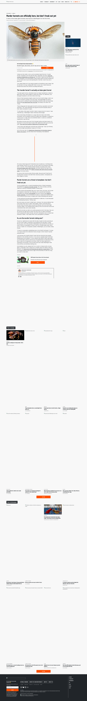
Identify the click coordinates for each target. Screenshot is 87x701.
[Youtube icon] (27, 687)
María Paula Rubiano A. (48, 493)
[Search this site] (71, 1)
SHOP (70, 687)
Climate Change (28, 663)
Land (66, 63)
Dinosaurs (8, 489)
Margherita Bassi (68, 52)
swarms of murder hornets (31, 186)
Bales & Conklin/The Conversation (50, 667)
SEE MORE (43, 496)
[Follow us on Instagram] (77, 1)
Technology (46, 1)
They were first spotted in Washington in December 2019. (33, 124)
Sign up (47, 67)
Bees (26, 406)
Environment (52, 1)
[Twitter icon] (23, 687)
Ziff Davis (24, 693)
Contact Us (51, 681)
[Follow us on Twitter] (75, 1)
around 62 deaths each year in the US (26, 168)
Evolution (46, 489)
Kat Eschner (65, 410)
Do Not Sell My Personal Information (26, 695)
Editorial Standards (24, 681)
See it (38, 262)
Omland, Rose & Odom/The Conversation (51, 519)
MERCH (62, 1)
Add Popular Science (30, 20)
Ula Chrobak (27, 493)
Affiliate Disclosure (36, 684)
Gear (59, 1)
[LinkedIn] (20, 276)
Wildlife (45, 515)
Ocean (64, 406)
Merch (70, 686)
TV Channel (21, 684)
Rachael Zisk (65, 585)
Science (41, 1)
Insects (7, 341)
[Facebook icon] (21, 687)
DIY (56, 1)
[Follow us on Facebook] (74, 1)
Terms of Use (50, 69)
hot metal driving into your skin (29, 102)
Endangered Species (28, 489)
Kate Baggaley (27, 410)
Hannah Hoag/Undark (10, 345)
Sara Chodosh (9, 667)
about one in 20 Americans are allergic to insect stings (37, 249)
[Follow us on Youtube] (79, 1)
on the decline (32, 193)
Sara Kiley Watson (9, 20)
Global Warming (9, 663)
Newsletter (67, 1)
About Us (45, 681)
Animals (13, 13)
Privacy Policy (31, 71)
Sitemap (41, 684)
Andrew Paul (46, 410)
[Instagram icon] (25, 687)
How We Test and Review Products (36, 681)
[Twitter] (18, 276)
